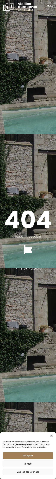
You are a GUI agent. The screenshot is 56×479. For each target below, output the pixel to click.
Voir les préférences (28, 471)
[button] (51, 435)
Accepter (28, 455)
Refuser (28, 463)
